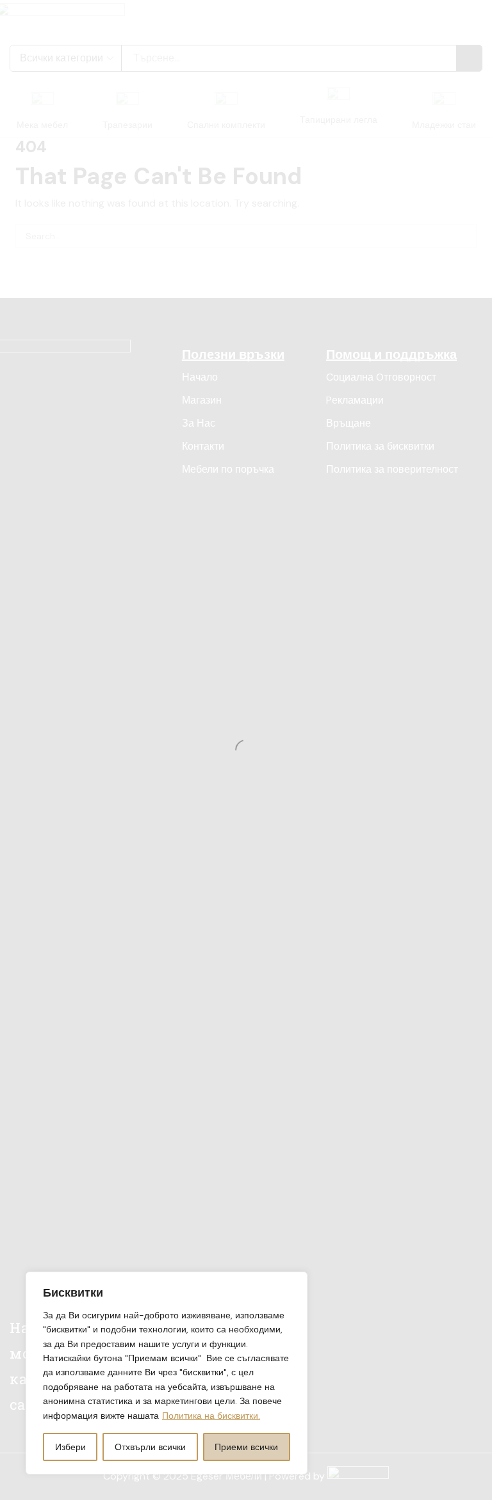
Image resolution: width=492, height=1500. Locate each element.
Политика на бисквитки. (211, 1415)
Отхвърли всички (150, 1447)
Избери (70, 1447)
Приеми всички (246, 1447)
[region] (167, 1373)
